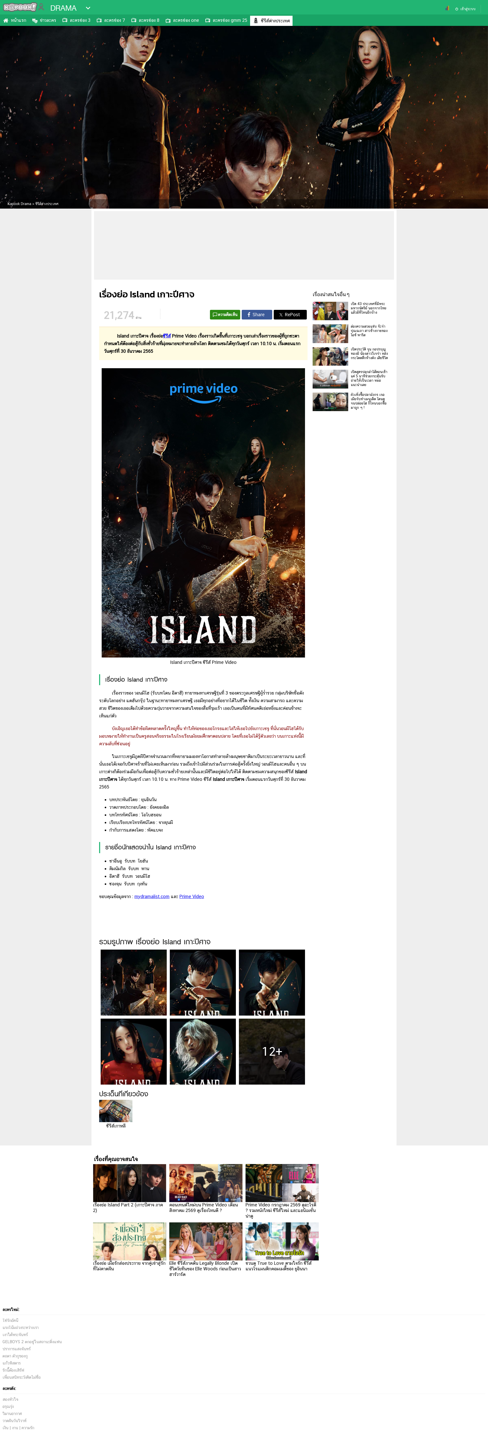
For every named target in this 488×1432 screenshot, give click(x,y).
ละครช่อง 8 (149, 20)
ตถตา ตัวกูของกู (15, 1356)
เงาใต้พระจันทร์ (15, 1334)
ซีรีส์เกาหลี (116, 1125)
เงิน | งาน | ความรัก (18, 1427)
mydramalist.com (152, 896)
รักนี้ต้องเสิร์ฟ (13, 1370)
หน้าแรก (18, 20)
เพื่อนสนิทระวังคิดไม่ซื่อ (22, 1377)
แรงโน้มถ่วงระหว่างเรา (21, 1327)
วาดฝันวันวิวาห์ (14, 1420)
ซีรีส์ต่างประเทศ (275, 20)
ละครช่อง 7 (114, 20)
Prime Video (191, 896)
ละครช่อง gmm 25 (230, 20)
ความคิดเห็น (228, 314)
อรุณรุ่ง (8, 1406)
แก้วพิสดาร (12, 1363)
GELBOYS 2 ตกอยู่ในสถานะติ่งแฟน (32, 1341)
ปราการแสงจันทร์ (16, 1348)
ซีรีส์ (167, 336)
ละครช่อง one (186, 20)
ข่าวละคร (48, 20)
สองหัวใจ (10, 1399)
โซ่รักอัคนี (10, 1320)
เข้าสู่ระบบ (468, 9)
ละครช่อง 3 (80, 20)
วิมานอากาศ (12, 1413)
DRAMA (63, 8)
